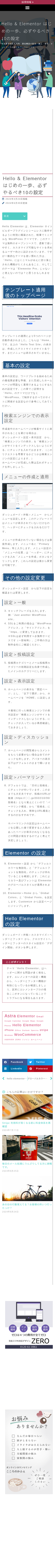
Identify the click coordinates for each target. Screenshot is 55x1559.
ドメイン (26, 1039)
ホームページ (36, 1039)
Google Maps (28, 1021)
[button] (27, 7)
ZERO (18, 1039)
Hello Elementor (26, 1025)
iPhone (9, 1030)
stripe (44, 1030)
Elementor (26, 1016)
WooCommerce (27, 1034)
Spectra (35, 1030)
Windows (9, 1035)
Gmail (40, 1016)
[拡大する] (44, 307)
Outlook (26, 1030)
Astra (10, 1015)
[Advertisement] (27, 136)
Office (18, 1030)
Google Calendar (13, 1021)
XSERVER (9, 1039)
